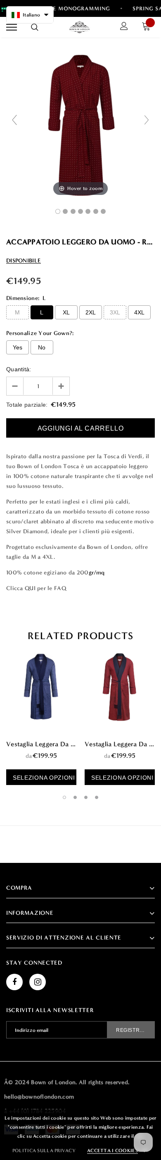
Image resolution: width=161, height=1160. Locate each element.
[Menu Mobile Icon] (11, 27)
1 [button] (64, 797)
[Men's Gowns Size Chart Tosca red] (103, 211)
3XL (115, 312)
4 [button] (96, 797)
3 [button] (86, 797)
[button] (30, 15)
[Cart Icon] (148, 27)
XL (66, 312)
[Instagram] (37, 982)
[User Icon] (124, 27)
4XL (139, 312)
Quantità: (18, 369)
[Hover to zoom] (80, 123)
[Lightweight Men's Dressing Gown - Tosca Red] (57, 211)
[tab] (80, 636)
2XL (90, 312)
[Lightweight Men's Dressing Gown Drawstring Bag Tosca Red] (95, 211)
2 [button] (75, 797)
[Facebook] (14, 982)
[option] (41, 713)
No (42, 347)
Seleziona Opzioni (44, 777)
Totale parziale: (26, 404)
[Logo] (80, 27)
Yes (18, 347)
